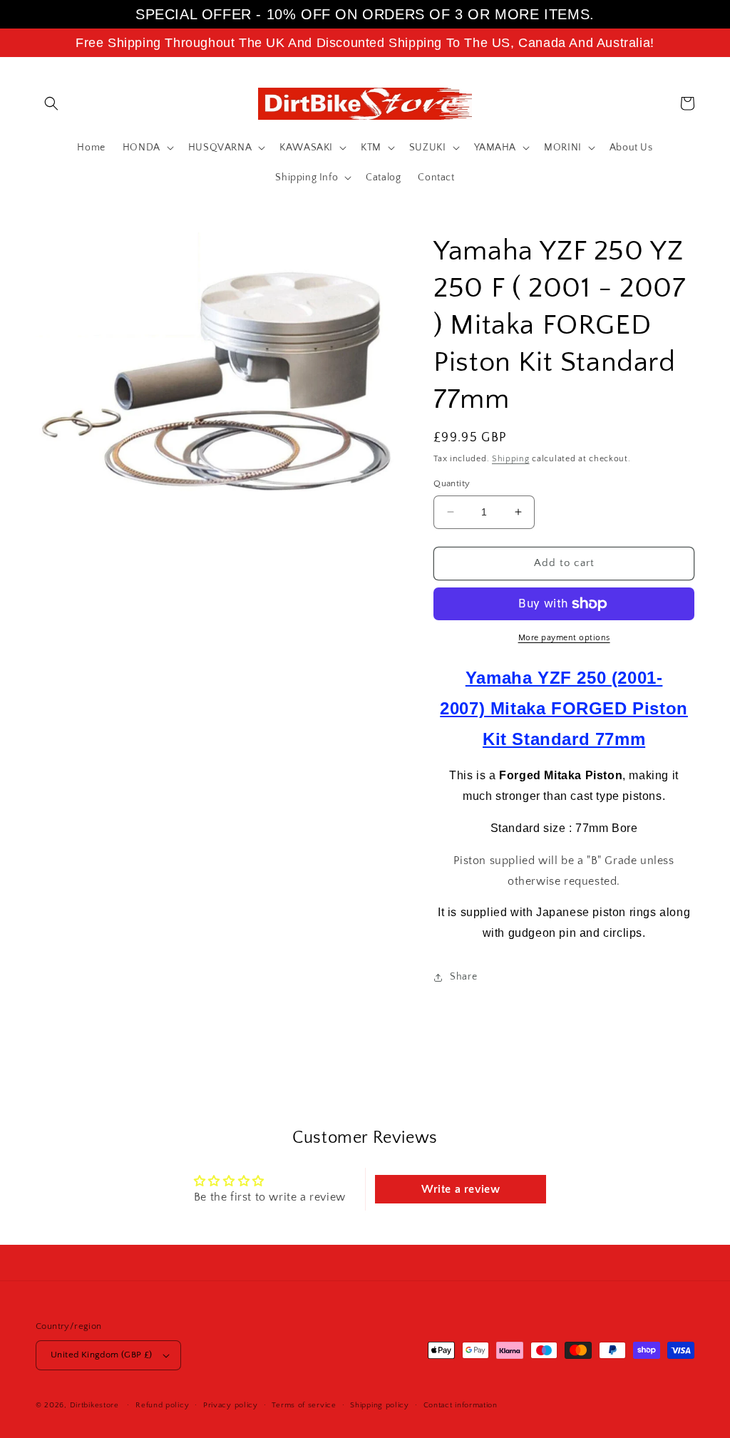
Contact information (460, 1405)
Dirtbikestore (94, 1405)
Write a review (460, 1189)
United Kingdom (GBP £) (102, 1355)
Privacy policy (230, 1405)
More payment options (564, 637)
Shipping (511, 458)
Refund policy (162, 1405)
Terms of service (304, 1405)
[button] (51, 103)
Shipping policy (379, 1405)
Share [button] (463, 976)
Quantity (451, 483)
